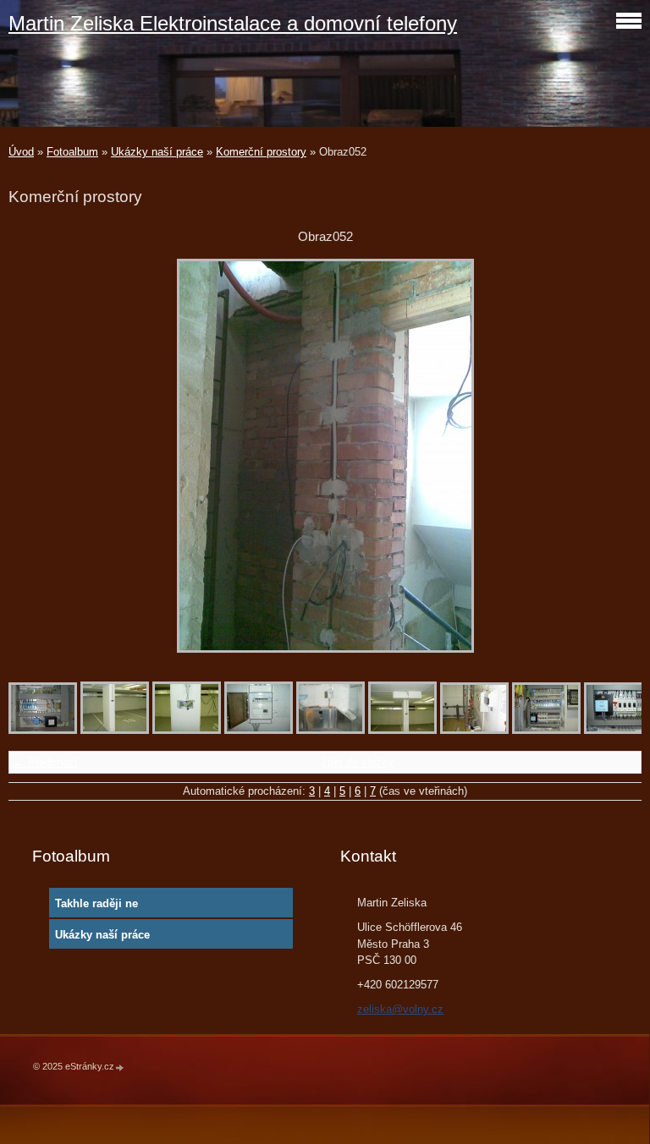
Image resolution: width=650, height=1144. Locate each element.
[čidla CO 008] (258, 730)
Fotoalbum (72, 151)
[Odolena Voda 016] (474, 730)
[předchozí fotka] (36, 456)
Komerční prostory (261, 151)
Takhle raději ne (96, 903)
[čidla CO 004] (186, 730)
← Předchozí (46, 762)
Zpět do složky (357, 762)
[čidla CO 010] (330, 730)
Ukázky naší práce (157, 151)
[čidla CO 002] (402, 730)
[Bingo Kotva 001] (42, 730)
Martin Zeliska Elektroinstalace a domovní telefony (232, 23)
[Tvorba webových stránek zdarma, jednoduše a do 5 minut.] (120, 1067)
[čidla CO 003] (114, 730)
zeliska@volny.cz (400, 1009)
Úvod (21, 151)
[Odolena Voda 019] (546, 730)
